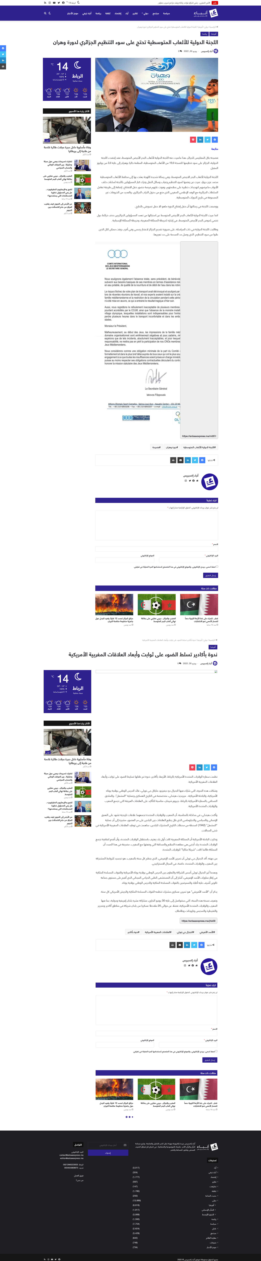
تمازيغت (213, 1186)
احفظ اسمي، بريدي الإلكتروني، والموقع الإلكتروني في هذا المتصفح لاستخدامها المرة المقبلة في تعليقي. (175, 566)
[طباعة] (173, 460)
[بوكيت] (193, 140)
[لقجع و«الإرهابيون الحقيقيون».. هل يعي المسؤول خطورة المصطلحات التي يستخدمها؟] (82, 193)
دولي (146, 13)
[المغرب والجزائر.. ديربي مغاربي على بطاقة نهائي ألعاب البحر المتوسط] (157, 604)
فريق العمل (78, 1175)
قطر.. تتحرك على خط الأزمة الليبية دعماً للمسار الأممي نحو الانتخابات (201, 619)
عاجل (214, 1228)
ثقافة (107, 13)
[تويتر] (208, 140)
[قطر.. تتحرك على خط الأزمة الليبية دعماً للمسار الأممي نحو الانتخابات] (199, 604)
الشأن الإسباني (208, 1209)
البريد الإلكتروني (211, 555)
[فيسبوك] (215, 140)
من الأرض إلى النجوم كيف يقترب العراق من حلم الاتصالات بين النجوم (58, 207)
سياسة (166, 13)
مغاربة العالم (211, 1237)
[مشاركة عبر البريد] (180, 460)
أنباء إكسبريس (207, 51)
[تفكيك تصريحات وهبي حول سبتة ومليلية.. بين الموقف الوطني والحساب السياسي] (82, 165)
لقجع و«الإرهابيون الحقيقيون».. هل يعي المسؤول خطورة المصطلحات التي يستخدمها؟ (59, 192)
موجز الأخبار (72, 13)
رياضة (98, 13)
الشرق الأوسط (208, 1214)
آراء (127, 13)
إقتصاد (118, 13)
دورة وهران (171, 447)
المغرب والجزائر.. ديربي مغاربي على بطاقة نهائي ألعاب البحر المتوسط (158, 619)
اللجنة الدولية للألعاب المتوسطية (199, 447)
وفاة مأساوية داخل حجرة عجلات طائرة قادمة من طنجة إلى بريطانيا (67, 148)
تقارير (135, 13)
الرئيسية (213, 27)
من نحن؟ (79, 1180)
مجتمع (156, 13)
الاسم (215, 544)
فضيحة (156, 447)
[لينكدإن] (200, 140)
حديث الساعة (210, 1195)
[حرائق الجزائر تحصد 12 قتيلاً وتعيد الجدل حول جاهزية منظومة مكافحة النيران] (114, 604)
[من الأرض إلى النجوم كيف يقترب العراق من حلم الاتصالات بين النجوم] (82, 207)
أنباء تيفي (86, 13)
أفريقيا (200, 27)
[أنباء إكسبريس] (206, 13)
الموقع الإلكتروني (147, 555)
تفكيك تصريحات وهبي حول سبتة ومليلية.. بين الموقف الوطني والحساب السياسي (58, 164)
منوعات (213, 1242)
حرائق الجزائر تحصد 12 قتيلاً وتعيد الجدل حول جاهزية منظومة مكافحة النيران (114, 619)
